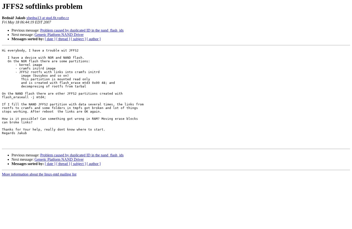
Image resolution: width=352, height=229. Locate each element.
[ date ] (50, 39)
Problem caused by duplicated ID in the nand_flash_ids (82, 30)
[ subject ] (78, 39)
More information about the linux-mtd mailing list (39, 174)
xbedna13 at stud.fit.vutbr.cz (47, 18)
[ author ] (94, 39)
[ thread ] (63, 39)
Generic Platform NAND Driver (59, 35)
